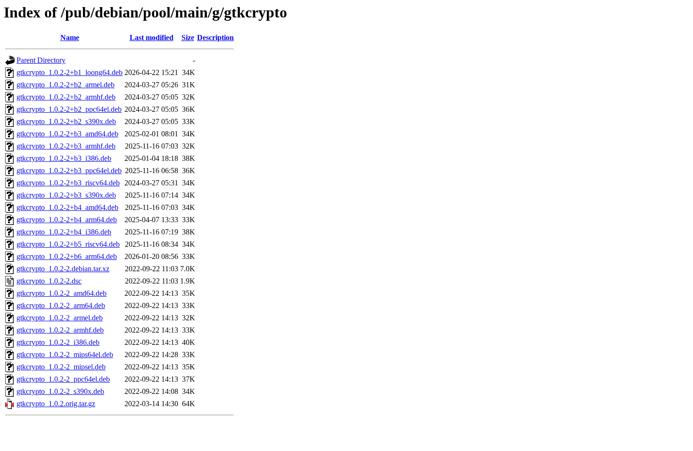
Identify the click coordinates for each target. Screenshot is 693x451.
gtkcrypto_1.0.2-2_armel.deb (59, 318)
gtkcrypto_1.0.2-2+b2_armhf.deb (66, 97)
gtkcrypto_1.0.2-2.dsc (49, 281)
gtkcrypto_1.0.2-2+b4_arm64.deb (66, 220)
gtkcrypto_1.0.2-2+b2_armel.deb (65, 85)
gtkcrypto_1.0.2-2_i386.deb (57, 342)
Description (215, 37)
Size (188, 37)
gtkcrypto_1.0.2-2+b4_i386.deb (63, 232)
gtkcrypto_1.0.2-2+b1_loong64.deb (69, 72)
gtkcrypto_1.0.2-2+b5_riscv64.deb (68, 244)
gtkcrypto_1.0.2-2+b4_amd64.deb (67, 207)
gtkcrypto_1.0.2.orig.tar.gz (55, 404)
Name (69, 37)
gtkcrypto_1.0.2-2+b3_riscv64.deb (68, 183)
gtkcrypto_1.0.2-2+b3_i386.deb (63, 158)
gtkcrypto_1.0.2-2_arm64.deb (60, 305)
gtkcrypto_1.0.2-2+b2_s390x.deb (66, 121)
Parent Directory (41, 60)
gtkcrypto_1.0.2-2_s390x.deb (60, 391)
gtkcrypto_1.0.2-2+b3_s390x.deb (66, 195)
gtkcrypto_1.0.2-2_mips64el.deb (64, 355)
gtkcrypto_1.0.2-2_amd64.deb (61, 293)
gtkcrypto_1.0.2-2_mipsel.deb (61, 367)
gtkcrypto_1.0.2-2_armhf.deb (60, 330)
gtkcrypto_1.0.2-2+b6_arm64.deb (66, 256)
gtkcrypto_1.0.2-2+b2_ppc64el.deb (69, 109)
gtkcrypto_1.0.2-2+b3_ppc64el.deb (69, 171)
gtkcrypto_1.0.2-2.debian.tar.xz (62, 269)
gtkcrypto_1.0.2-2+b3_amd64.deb (67, 134)
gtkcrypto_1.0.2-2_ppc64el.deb (63, 379)
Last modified (151, 37)
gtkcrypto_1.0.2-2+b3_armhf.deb (66, 146)
